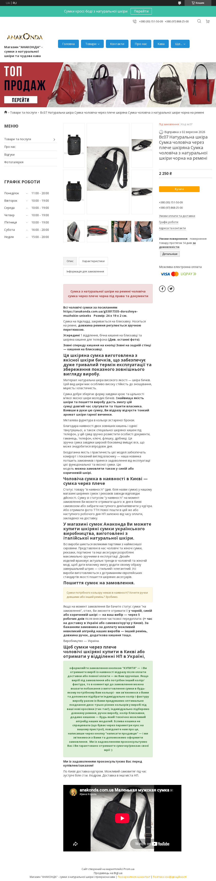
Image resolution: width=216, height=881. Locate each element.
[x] (171, 289)
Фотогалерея (13, 162)
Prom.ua (129, 869)
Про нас (141, 44)
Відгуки (9, 154)
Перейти (141, 11)
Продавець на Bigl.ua (108, 873)
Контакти (117, 44)
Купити (179, 189)
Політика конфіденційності (169, 877)
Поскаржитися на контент (134, 877)
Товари (90, 44)
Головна (68, 44)
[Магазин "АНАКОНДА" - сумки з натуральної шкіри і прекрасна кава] (24, 37)
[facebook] (162, 289)
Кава (161, 44)
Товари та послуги (23, 112)
